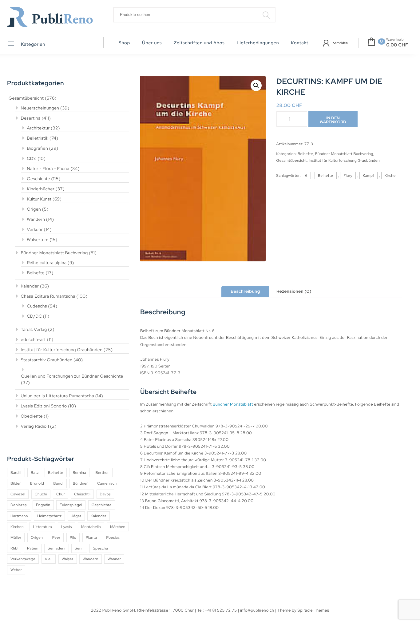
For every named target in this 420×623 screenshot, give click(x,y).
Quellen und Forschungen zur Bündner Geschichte (72, 376)
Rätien (32, 548)
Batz (35, 472)
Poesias (113, 537)
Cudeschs (37, 306)
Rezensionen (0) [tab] (293, 291)
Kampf (368, 175)
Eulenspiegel (71, 504)
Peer (56, 537)
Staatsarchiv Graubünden (47, 360)
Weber (16, 569)
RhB (14, 548)
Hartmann (19, 516)
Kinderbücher (41, 189)
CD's (32, 158)
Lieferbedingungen (258, 43)
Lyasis (66, 526)
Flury (347, 175)
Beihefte (36, 273)
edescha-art (33, 340)
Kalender (30, 286)
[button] (256, 85)
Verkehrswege (22, 559)
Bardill (16, 472)
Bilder (15, 483)
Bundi (58, 483)
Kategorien (33, 44)
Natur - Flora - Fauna (48, 169)
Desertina (31, 118)
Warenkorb (395, 40)
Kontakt (299, 43)
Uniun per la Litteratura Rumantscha (57, 396)
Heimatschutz (49, 516)
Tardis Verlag (34, 329)
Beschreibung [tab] (245, 291)
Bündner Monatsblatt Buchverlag (54, 253)
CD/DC (34, 316)
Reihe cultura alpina (47, 263)
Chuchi (41, 494)
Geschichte (38, 179)
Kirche (390, 175)
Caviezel (17, 494)
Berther (102, 472)
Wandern (36, 219)
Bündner (80, 483)
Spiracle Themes (313, 610)
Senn (79, 548)
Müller (15, 537)
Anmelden (340, 43)
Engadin (43, 504)
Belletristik (38, 138)
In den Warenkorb (333, 120)
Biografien (37, 148)
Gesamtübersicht (26, 98)
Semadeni (56, 548)
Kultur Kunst (39, 199)
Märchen (117, 526)
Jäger (76, 516)
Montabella (91, 526)
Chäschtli (82, 494)
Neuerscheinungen (40, 108)
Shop (124, 43)
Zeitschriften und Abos (199, 43)
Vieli (49, 559)
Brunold (37, 483)
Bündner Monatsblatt (233, 404)
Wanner (114, 559)
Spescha (100, 548)
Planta (91, 537)
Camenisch (107, 483)
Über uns (152, 43)
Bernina (79, 472)
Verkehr (35, 229)
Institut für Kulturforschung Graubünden (62, 350)
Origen (34, 209)
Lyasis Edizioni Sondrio (44, 406)
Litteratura (42, 526)
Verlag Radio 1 (35, 426)
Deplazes (18, 504)
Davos (105, 494)
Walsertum (38, 240)
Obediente (32, 416)
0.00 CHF (397, 45)
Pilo (73, 537)
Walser (67, 559)
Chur (60, 494)
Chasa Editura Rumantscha (48, 296)
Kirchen (17, 526)
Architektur (38, 128)
